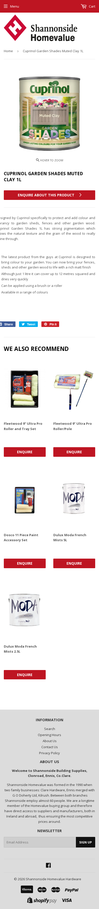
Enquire (24, 451)
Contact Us (49, 747)
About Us (50, 741)
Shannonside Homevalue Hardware (53, 879)
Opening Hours (49, 735)
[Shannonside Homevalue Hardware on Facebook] (48, 866)
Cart (91, 6)
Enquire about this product (46, 195)
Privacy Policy (49, 753)
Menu (14, 6)
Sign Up (85, 842)
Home (8, 51)
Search (49, 728)
